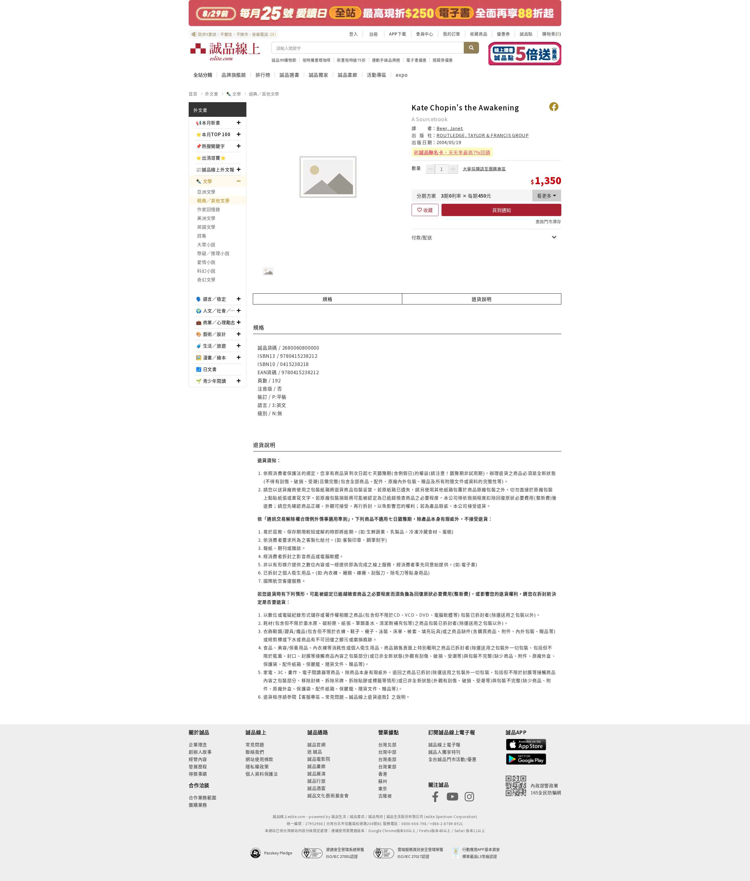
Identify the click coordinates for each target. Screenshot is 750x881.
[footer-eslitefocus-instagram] (469, 796)
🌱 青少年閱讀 (211, 381)
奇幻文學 (206, 279)
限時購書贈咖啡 (317, 60)
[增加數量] (453, 169)
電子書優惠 (416, 60)
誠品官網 (316, 744)
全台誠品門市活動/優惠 (452, 759)
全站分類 (202, 74)
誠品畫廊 (347, 74)
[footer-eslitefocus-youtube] (452, 796)
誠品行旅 (316, 781)
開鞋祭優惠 (443, 60)
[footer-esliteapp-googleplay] (526, 758)
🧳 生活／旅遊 (211, 346)
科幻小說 (206, 271)
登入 (353, 34)
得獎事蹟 (198, 774)
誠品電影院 (318, 759)
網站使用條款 (259, 759)
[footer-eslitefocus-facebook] (435, 796)
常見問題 (255, 744)
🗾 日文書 (206, 369)
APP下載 (397, 34)
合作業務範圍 (203, 797)
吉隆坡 (385, 796)
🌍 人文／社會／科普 (216, 310)
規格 (328, 298)
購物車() (551, 34)
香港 (383, 774)
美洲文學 (206, 218)
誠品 (317, 751)
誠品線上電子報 (444, 744)
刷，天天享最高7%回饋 (452, 152)
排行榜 (262, 74)
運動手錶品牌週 (386, 60)
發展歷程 (198, 766)
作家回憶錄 (208, 209)
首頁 (193, 94)
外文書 (211, 94)
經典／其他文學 (264, 94)
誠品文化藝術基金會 (328, 795)
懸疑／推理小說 (213, 253)
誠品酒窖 (316, 788)
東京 (383, 788)
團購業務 (198, 805)
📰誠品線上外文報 (215, 169)
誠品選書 (289, 74)
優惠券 (503, 34)
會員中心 (424, 34)
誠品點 (526, 34)
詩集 (202, 235)
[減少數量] (430, 169)
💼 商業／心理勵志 (215, 322)
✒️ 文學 (233, 94)
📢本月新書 (208, 122)
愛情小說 (206, 262)
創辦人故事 (200, 752)
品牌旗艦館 (233, 74)
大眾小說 (206, 244)
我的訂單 (451, 34)
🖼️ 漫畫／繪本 (211, 357)
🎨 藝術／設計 (211, 334)
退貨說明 (481, 298)
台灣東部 (387, 766)
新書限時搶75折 (351, 60)
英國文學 (206, 227)
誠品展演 (316, 773)
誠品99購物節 (284, 60)
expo (402, 74)
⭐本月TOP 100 (213, 134)
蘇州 (383, 781)
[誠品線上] (225, 51)
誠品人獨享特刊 (444, 752)
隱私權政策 (257, 766)
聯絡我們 (255, 752)
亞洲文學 (206, 192)
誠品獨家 (318, 74)
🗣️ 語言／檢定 (211, 299)
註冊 (373, 34)
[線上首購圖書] (524, 53)
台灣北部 (387, 744)
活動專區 (376, 74)
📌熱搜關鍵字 (210, 146)
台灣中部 (387, 752)
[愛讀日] (375, 13)
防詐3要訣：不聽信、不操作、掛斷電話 (237, 34)
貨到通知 (501, 209)
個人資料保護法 (262, 774)
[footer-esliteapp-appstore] (526, 744)
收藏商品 (478, 34)
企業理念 (198, 744)
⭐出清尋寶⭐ (211, 158)
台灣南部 (387, 759)
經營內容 (198, 759)
